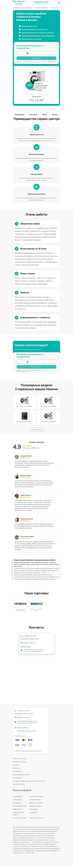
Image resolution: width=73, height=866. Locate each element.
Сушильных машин (19, 818)
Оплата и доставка (19, 762)
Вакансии (16, 768)
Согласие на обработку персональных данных (29, 781)
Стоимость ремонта (19, 758)
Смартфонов (17, 796)
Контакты (55, 114)
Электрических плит (36, 818)
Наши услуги (17, 778)
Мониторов (33, 809)
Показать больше (36, 429)
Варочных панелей (36, 803)
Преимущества (19, 114)
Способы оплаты (18, 784)
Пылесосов (33, 812)
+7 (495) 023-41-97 (41, 2)
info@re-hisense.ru (29, 643)
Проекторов (17, 803)
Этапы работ (33, 114)
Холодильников (34, 799)
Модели (44, 114)
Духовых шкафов (35, 806)
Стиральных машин (36, 796)
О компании (17, 771)
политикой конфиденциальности (49, 61)
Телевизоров (17, 799)
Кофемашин (17, 809)
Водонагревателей (19, 806)
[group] (20, 605)
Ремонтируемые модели (21, 774)
